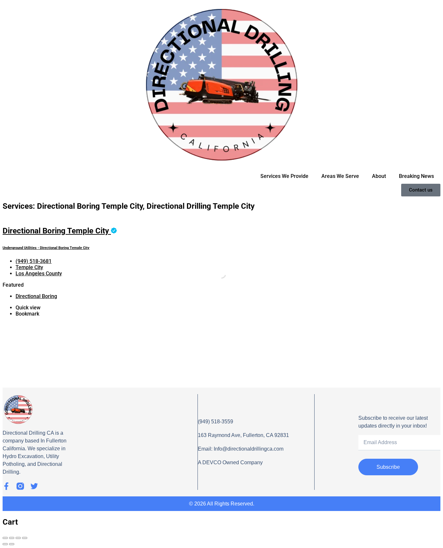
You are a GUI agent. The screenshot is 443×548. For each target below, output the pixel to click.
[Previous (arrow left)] (5, 544)
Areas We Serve (340, 176)
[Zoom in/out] (24, 538)
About (379, 176)
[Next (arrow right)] (11, 544)
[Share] (11, 538)
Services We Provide (284, 176)
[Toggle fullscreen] (18, 538)
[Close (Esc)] (5, 538)
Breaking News (416, 176)
